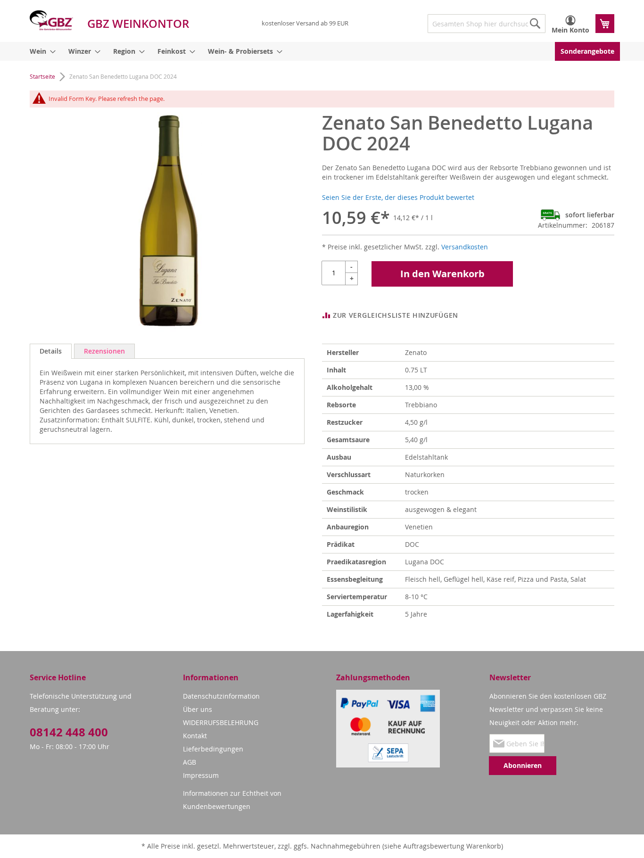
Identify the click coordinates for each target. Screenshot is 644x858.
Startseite (42, 76)
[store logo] (51, 20)
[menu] (322, 51)
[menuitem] (41, 51)
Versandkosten (464, 246)
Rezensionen (104, 350)
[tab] (51, 351)
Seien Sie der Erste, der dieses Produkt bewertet (398, 197)
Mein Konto (570, 29)
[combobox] (486, 23)
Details (51, 350)
